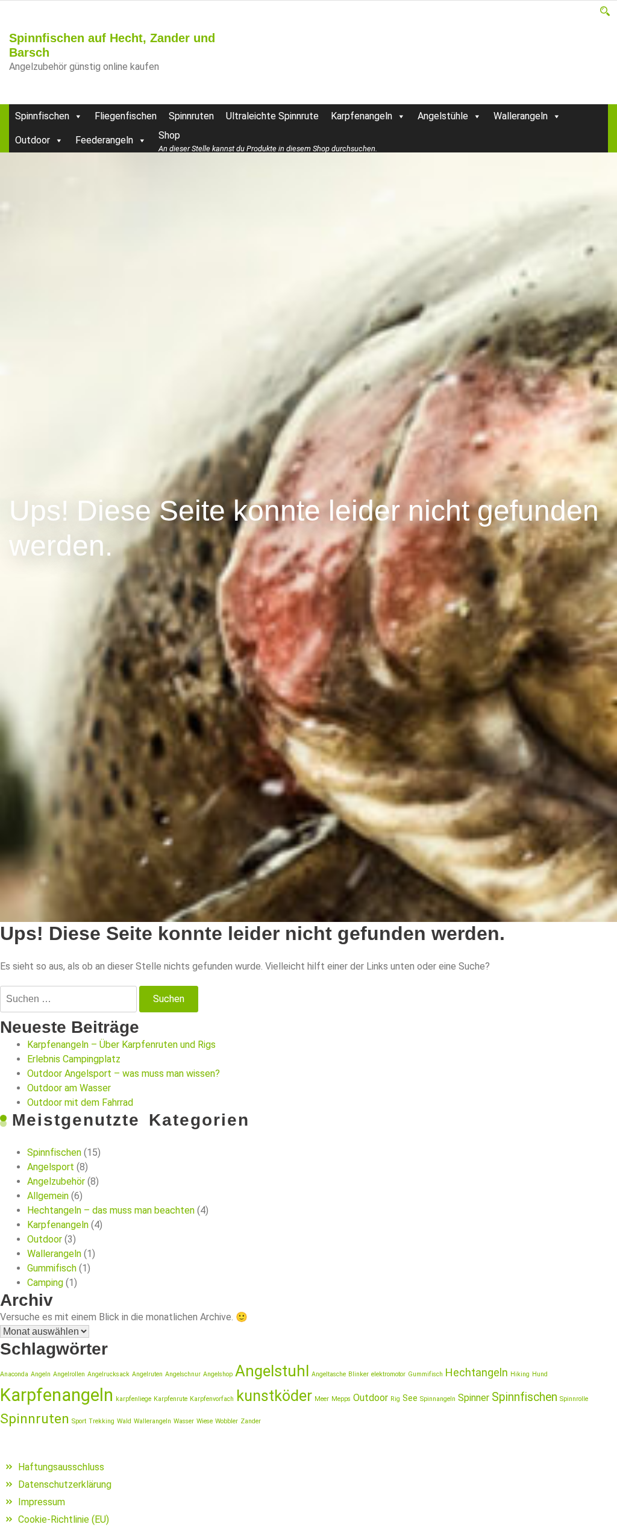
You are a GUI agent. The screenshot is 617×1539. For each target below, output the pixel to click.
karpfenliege (133, 1399)
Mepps (341, 1399)
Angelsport (50, 1167)
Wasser (184, 1421)
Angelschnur (183, 1374)
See (410, 1398)
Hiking (520, 1374)
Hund (540, 1374)
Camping (45, 1282)
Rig (395, 1399)
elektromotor (388, 1374)
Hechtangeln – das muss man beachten (111, 1210)
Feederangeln (104, 140)
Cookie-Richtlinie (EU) (63, 1519)
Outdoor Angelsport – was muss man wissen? (123, 1073)
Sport (79, 1421)
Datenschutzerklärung (64, 1484)
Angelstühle (443, 116)
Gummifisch (52, 1268)
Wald (124, 1421)
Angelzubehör (56, 1181)
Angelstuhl (272, 1371)
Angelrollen (69, 1374)
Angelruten (147, 1374)
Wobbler (226, 1421)
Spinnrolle (574, 1399)
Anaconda (14, 1374)
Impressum (41, 1502)
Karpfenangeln (361, 116)
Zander (250, 1421)
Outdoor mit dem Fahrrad (80, 1102)
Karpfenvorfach (212, 1399)
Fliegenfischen (126, 116)
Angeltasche (329, 1374)
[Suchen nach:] (68, 999)
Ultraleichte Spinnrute (272, 116)
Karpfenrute (170, 1399)
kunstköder (274, 1396)
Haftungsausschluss (61, 1467)
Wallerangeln (520, 116)
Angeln (41, 1374)
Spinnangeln (438, 1399)
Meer (322, 1399)
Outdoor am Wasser (69, 1088)
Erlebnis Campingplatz (74, 1059)
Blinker (358, 1374)
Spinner (473, 1397)
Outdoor (32, 140)
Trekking (101, 1421)
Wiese (204, 1421)
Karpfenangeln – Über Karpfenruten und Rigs (121, 1044)
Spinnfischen (42, 116)
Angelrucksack (108, 1374)
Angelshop (218, 1374)
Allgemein (48, 1196)
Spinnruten (191, 116)
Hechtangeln (476, 1372)
